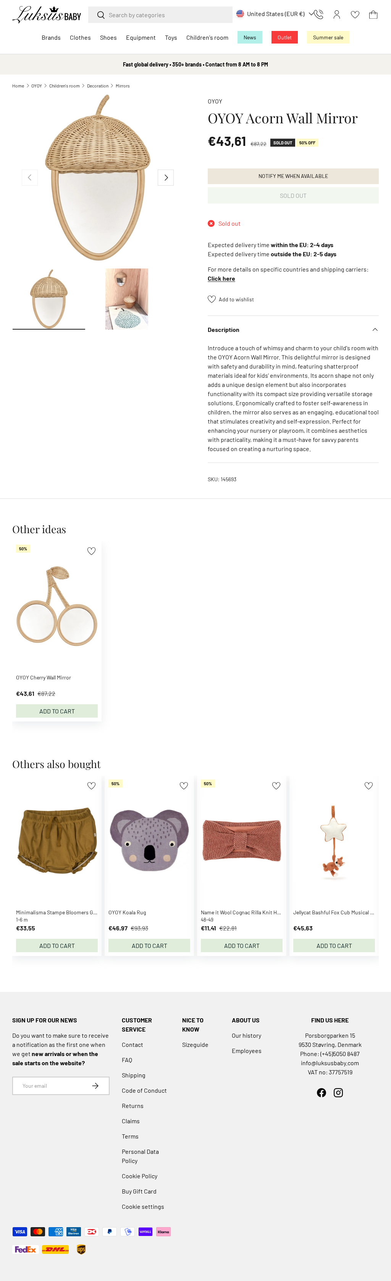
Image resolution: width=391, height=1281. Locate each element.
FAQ (127, 1059)
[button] (373, 14)
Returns (133, 1105)
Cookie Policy (139, 1175)
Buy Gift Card (139, 1191)
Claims (131, 1120)
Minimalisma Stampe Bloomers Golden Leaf (67, 912)
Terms (130, 1136)
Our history (246, 1035)
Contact (132, 1044)
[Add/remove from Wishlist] (91, 551)
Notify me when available (293, 176)
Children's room (64, 85)
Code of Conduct (144, 1090)
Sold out (293, 195)
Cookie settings (143, 1206)
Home (18, 85)
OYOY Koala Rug (127, 912)
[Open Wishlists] (355, 14)
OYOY (36, 85)
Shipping (133, 1075)
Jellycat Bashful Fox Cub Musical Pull (335, 912)
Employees (247, 1050)
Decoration (97, 85)
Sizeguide (195, 1044)
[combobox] (160, 14)
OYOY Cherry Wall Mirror (43, 677)
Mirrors (123, 85)
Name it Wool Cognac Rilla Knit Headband (249, 912)
